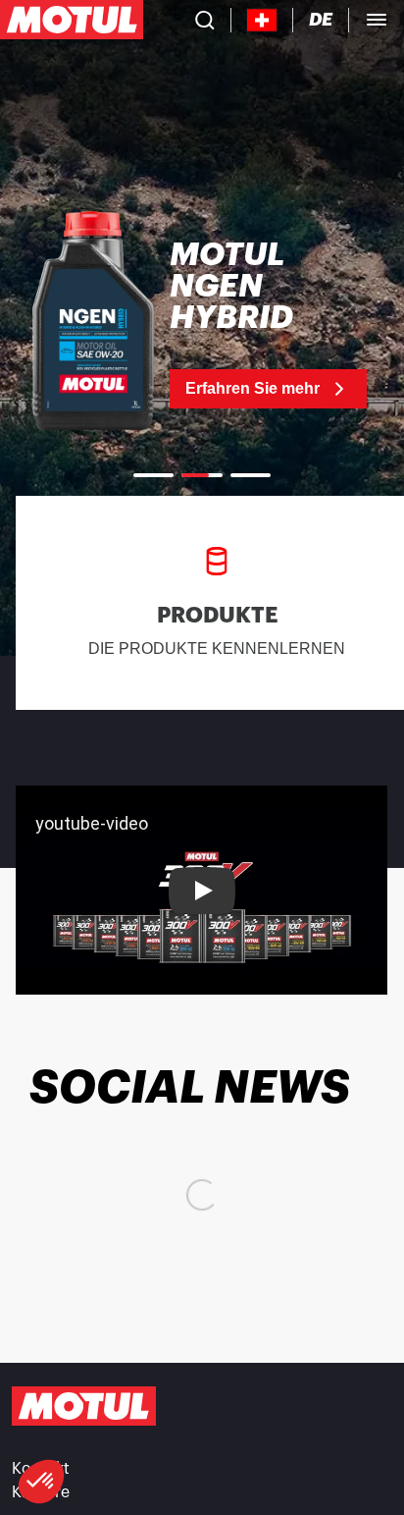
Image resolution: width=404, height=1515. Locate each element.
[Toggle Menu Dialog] (376, 19)
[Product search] (204, 19)
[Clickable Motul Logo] (71, 19)
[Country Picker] (262, 20)
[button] (41, 1481)
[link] (202, 324)
